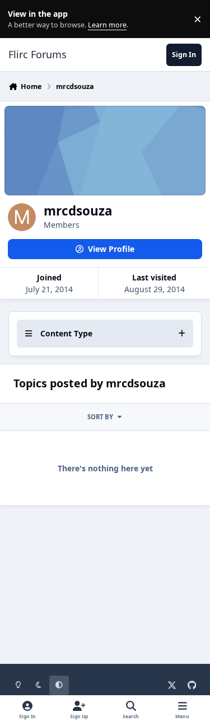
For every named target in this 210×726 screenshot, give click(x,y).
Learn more (21, 19)
